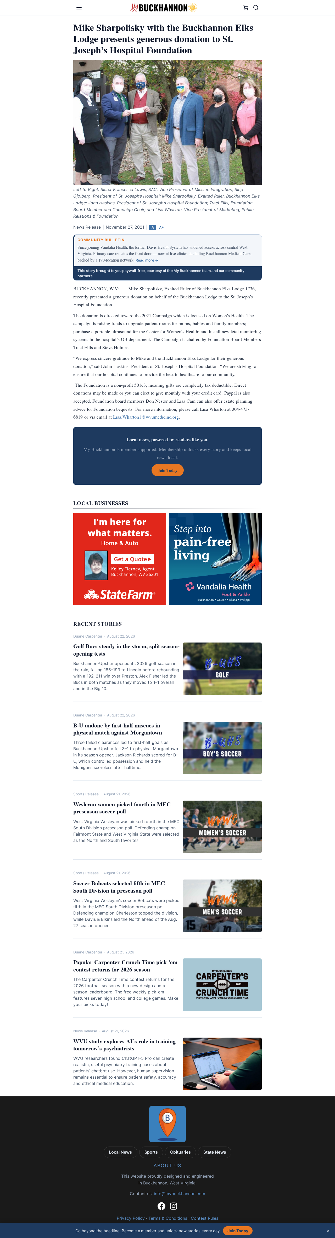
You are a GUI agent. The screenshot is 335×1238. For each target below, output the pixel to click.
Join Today (237, 1230)
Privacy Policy (131, 1218)
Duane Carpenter (87, 636)
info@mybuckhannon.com (179, 1193)
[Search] (256, 7)
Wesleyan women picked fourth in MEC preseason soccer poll (122, 808)
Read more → (147, 260)
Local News (120, 1152)
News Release (85, 1031)
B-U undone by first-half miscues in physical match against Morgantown (117, 729)
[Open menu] (79, 7)
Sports (151, 1152)
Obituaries (180, 1152)
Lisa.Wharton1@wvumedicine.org (146, 417)
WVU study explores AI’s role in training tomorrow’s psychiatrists (124, 1045)
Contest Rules (204, 1218)
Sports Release (86, 794)
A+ (161, 227)
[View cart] (245, 7)
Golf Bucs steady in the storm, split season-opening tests (126, 650)
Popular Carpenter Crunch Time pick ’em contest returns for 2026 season (125, 966)
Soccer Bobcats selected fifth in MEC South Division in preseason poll (119, 887)
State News (214, 1152)
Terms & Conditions (167, 1218)
